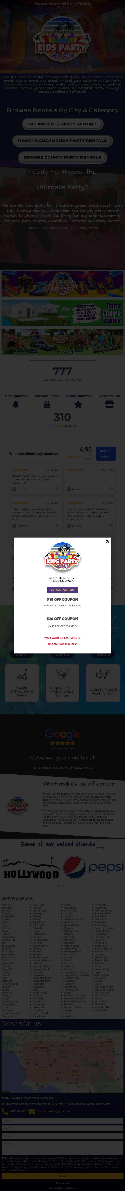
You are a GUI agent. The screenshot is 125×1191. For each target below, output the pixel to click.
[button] (107, 542)
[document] (62, 595)
